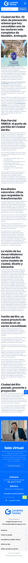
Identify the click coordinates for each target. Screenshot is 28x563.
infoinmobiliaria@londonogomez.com (14, 524)
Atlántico (14, 486)
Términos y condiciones (14, 553)
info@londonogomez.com (14, 521)
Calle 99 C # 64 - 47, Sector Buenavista (14, 489)
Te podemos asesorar (14, 466)
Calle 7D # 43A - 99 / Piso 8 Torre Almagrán (14, 480)
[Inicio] (11, 4)
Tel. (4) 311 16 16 (14, 482)
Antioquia (14, 477)
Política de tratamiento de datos (14, 555)
